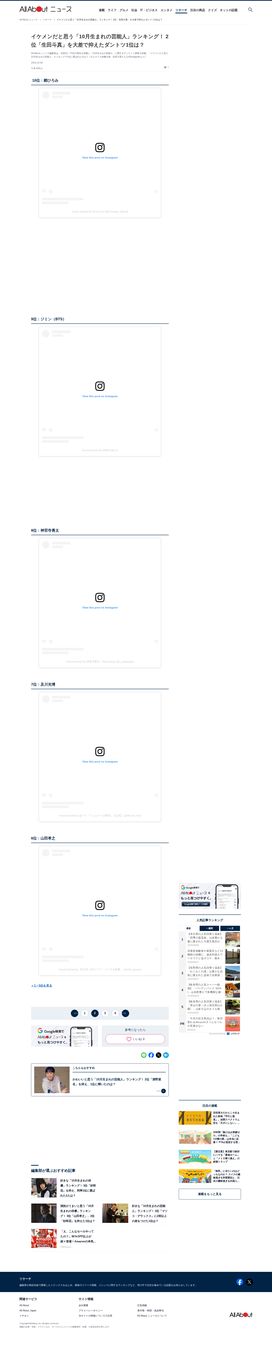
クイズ (212, 10)
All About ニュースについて (152, 1316)
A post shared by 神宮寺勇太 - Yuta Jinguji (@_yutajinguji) (100, 661)
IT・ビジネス (149, 10)
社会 (134, 10)
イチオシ (24, 1316)
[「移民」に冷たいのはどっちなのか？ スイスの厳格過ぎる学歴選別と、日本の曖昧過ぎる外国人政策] (226, 1176)
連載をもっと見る (210, 1194)
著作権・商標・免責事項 (150, 1311)
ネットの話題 (229, 10)
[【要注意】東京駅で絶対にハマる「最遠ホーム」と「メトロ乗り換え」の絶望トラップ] (226, 1156)
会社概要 (83, 1305)
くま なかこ (37, 67)
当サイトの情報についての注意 (95, 1316)
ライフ (112, 10)
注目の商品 (197, 10)
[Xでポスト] (158, 1055)
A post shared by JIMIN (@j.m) (100, 450)
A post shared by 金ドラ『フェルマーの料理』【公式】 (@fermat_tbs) (100, 815)
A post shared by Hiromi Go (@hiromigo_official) (100, 211)
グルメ (124, 10)
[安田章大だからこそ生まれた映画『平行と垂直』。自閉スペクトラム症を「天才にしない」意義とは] (226, 1118)
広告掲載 (142, 1305)
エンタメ (166, 10)
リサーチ (181, 10)
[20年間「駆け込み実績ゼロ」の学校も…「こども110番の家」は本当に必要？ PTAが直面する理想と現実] (226, 1137)
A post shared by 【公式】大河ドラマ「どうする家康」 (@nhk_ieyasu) (99, 969)
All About (24, 1305)
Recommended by (217, 1033)
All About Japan (27, 1311)
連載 (102, 10)
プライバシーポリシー (91, 1311)
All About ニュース (28, 19)
